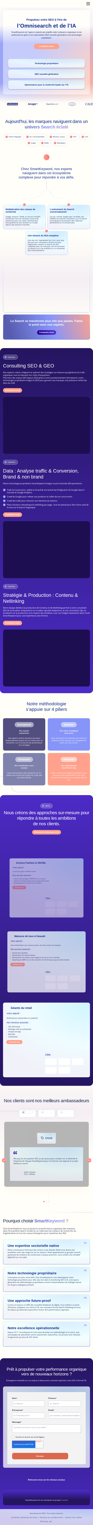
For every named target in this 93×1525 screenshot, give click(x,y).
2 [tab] (46, 1201)
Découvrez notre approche (46, 832)
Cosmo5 (64, 1500)
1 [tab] (43, 1201)
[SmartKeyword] (11, 3)
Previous (4, 1160)
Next (89, 1160)
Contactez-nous (46, 46)
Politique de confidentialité (51, 1517)
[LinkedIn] (46, 1485)
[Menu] (88, 3)
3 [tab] (49, 1201)
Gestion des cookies (73, 1517)
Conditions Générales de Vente (24, 1517)
